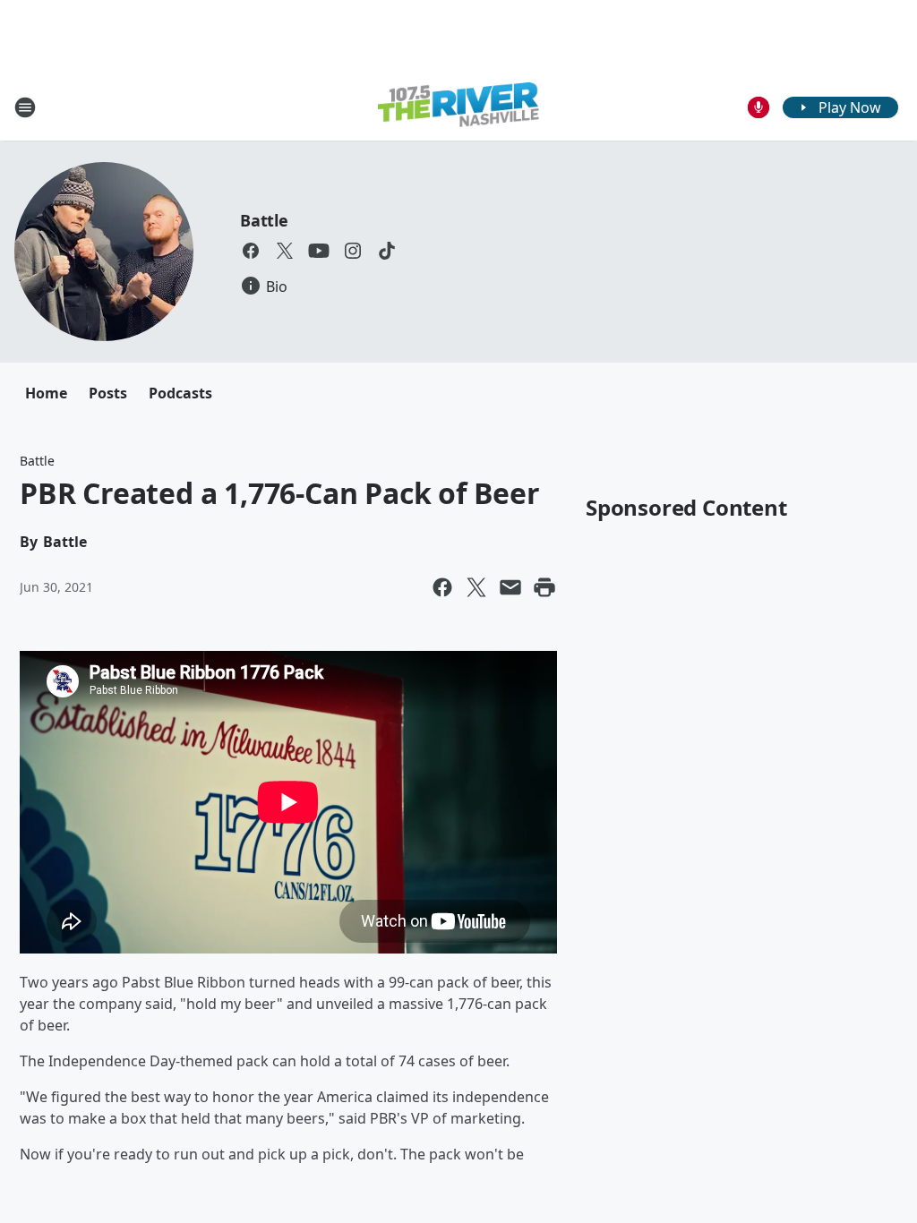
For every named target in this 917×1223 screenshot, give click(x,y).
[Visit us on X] (285, 250)
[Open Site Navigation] (25, 107)
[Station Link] (458, 107)
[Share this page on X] (476, 587)
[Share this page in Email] (510, 587)
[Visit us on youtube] (319, 250)
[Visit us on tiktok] (387, 250)
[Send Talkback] (758, 107)
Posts (108, 393)
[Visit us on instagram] (353, 250)
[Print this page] (544, 587)
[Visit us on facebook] (250, 250)
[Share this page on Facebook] (442, 587)
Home (46, 393)
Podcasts (180, 393)
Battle (264, 220)
